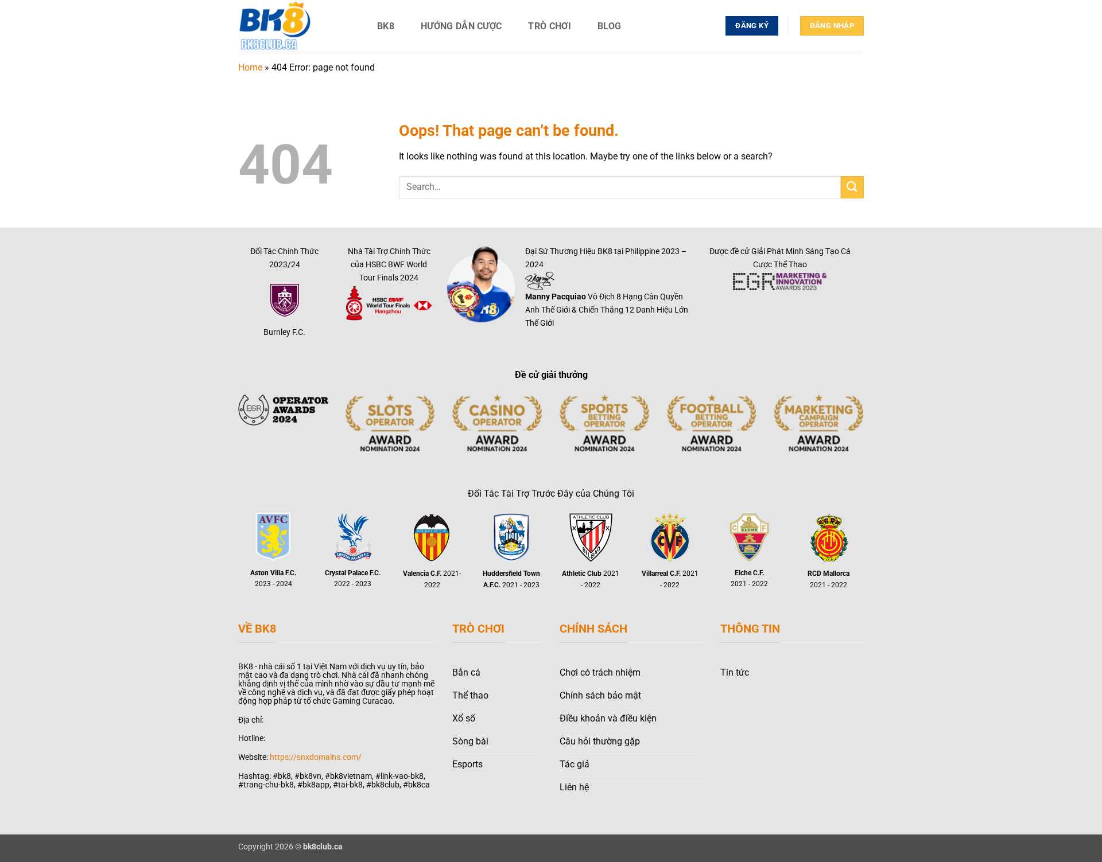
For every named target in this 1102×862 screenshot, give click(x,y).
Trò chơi (549, 26)
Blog (609, 26)
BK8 (385, 26)
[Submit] (852, 187)
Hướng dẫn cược (461, 26)
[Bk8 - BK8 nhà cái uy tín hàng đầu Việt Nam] (295, 26)
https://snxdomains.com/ (316, 757)
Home (250, 67)
